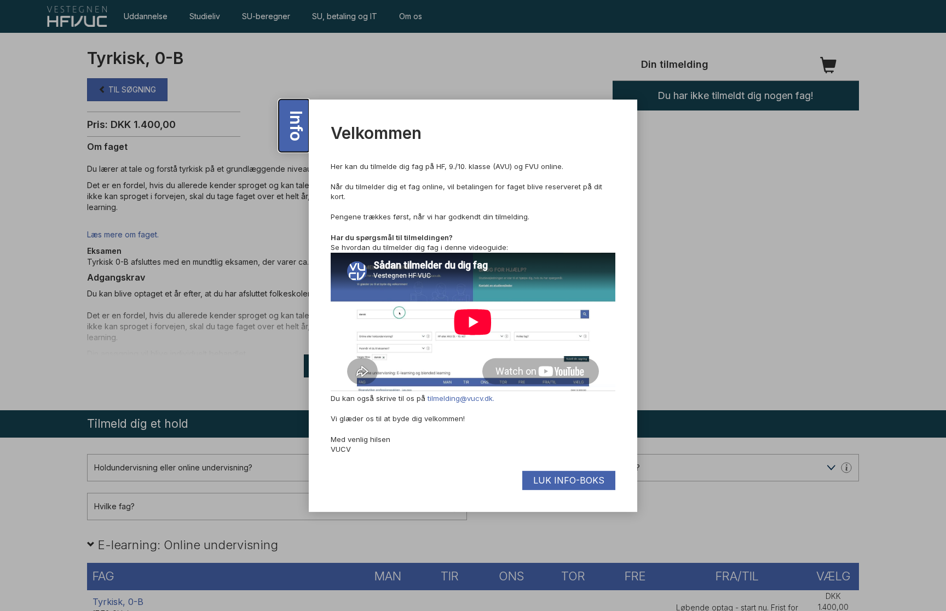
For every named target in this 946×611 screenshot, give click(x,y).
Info (296, 125)
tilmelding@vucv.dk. (461, 398)
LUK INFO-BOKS (568, 480)
